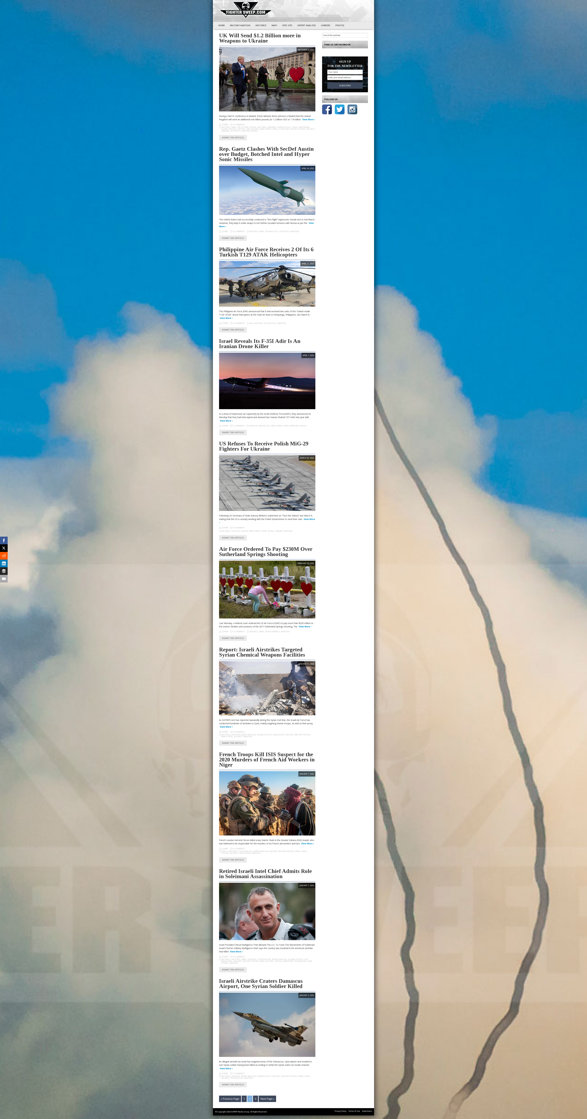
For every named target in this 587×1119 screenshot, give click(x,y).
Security (310, 129)
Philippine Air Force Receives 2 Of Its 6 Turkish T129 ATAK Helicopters (266, 252)
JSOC (306, 959)
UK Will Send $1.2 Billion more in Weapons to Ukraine (260, 38)
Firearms (272, 127)
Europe (252, 127)
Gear (294, 127)
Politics (294, 129)
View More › (308, 119)
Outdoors (284, 129)
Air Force (225, 127)
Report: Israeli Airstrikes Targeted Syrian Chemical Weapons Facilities (262, 652)
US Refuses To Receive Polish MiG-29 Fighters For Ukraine (263, 446)
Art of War (242, 127)
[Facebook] (4, 540)
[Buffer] (4, 571)
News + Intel (272, 129)
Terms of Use (354, 1111)
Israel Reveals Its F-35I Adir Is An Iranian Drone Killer (259, 343)
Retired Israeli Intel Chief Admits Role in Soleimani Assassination (265, 873)
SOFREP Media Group (240, 1111)
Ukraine (225, 131)
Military (255, 129)
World (254, 131)
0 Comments (239, 124)
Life (248, 129)
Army (233, 127)
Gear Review (303, 127)
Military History (302, 734)
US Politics (235, 131)
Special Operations (284, 961)
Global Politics (228, 129)
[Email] (4, 579)
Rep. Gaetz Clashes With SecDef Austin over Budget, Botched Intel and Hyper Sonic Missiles (266, 154)
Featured (261, 127)
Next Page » (267, 1098)
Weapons (246, 131)
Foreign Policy (284, 127)
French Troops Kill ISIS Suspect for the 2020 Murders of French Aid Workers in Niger (267, 759)
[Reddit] (4, 556)
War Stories (245, 853)
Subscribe (345, 85)
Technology (271, 231)
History (241, 129)
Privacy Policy (340, 1111)
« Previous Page (230, 1098)
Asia (251, 323)
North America (272, 631)
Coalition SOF (245, 851)
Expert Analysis (248, 734)
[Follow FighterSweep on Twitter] (340, 110)
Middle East (264, 425)
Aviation (258, 323)
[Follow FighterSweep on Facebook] (327, 110)
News (262, 129)
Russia (302, 129)
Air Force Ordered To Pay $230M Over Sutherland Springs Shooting (265, 551)
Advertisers (367, 1111)
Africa (224, 851)
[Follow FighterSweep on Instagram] (352, 110)
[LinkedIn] (4, 563)
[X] (4, 548)
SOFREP (225, 124)
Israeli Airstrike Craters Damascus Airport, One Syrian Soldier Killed (261, 983)
